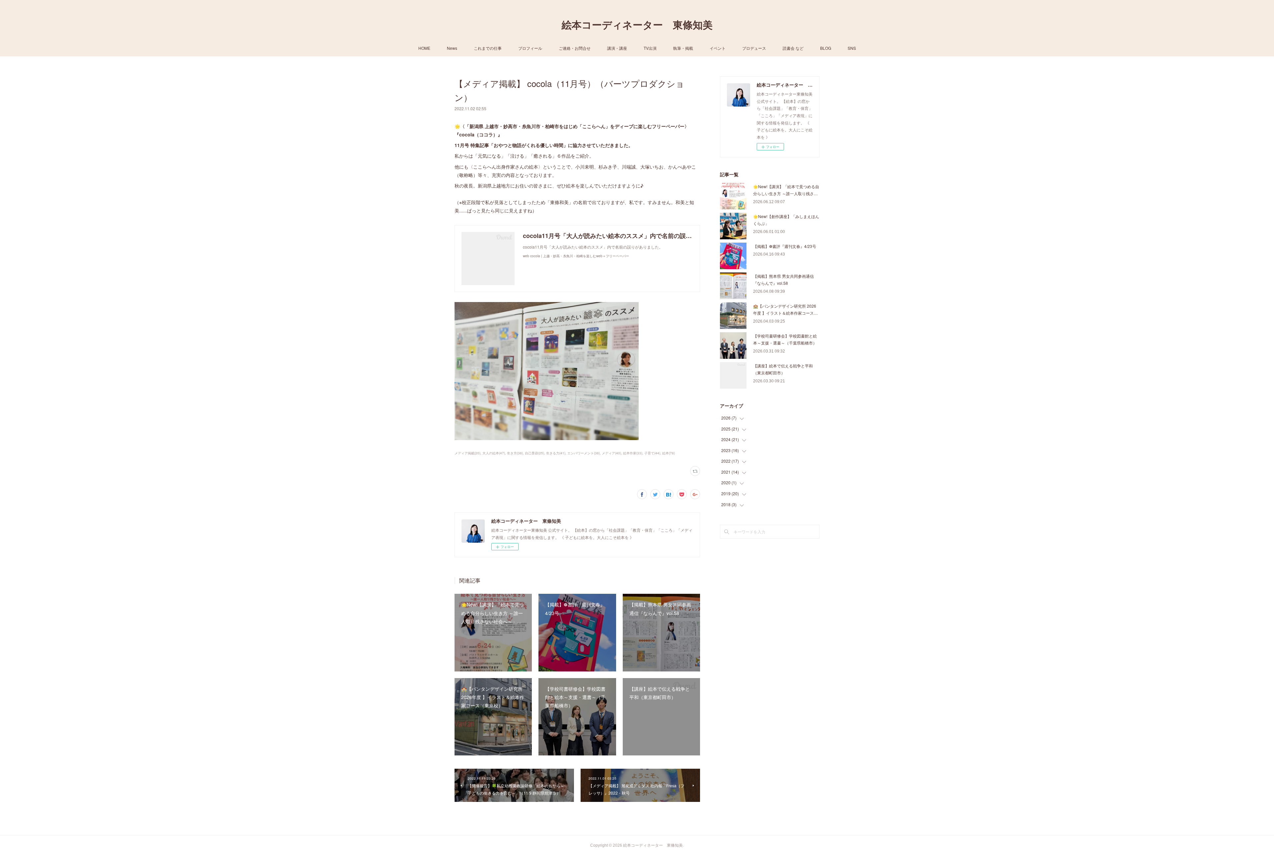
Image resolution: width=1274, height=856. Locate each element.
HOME (424, 48)
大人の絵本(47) (493, 453)
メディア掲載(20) (467, 453)
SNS (852, 48)
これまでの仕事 (488, 48)
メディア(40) (611, 453)
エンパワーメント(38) (583, 453)
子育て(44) (652, 453)
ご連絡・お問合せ (575, 48)
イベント (718, 48)
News (452, 48)
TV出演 (650, 48)
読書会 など (793, 48)
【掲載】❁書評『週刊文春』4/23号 (784, 246)
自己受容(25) (534, 453)
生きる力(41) (555, 453)
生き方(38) (515, 453)
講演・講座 (617, 48)
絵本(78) (668, 453)
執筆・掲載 (683, 48)
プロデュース (754, 48)
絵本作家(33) (632, 453)
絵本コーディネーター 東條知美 (637, 25)
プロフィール (530, 48)
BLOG (825, 48)
